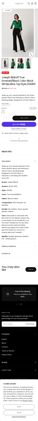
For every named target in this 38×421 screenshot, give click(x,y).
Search (4, 339)
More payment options (19, 128)
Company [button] (6, 334)
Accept (19, 407)
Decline (19, 412)
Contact (5, 347)
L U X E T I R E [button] (6, 370)
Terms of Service (8, 351)
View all (31, 269)
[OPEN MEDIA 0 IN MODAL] (31, 54)
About (4, 343)
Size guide (33, 108)
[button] (3, 3)
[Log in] (32, 3)
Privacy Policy (27, 401)
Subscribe (30, 324)
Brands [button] (4, 362)
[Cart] (35, 3)
